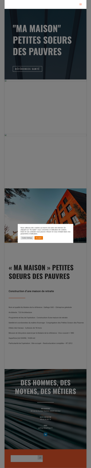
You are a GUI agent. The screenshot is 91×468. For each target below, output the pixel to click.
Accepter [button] (39, 238)
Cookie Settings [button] (27, 238)
